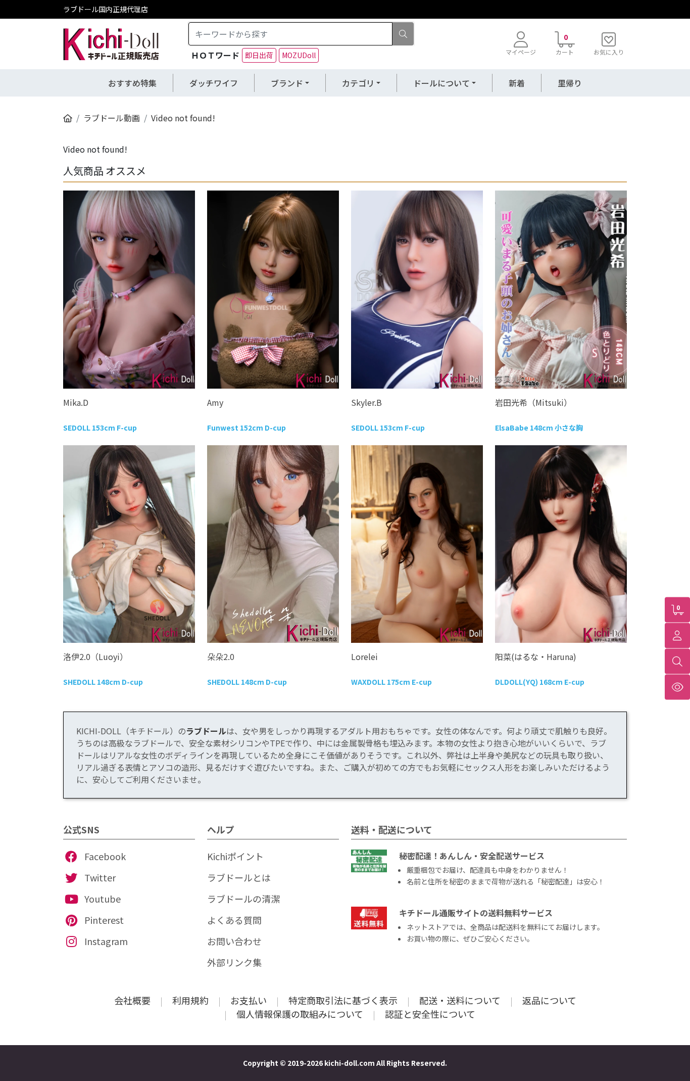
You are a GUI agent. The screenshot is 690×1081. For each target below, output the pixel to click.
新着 (517, 83)
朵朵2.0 (220, 656)
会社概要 (132, 1000)
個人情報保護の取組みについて (299, 1013)
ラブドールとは (239, 877)
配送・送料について (460, 1000)
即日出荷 (259, 55)
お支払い (248, 1000)
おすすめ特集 (132, 83)
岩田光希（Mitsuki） (533, 402)
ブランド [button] (287, 83)
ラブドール (206, 731)
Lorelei (364, 656)
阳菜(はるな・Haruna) (535, 656)
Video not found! (183, 118)
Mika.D (75, 402)
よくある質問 (234, 919)
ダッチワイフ (213, 83)
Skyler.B (366, 402)
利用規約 (190, 1000)
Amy (215, 402)
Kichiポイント (235, 856)
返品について (549, 1000)
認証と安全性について (430, 1013)
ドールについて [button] (441, 83)
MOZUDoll (299, 55)
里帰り (570, 83)
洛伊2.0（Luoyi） (95, 656)
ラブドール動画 (111, 118)
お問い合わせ (234, 941)
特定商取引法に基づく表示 (343, 1000)
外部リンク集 (234, 962)
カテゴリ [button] (358, 83)
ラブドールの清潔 (243, 898)
